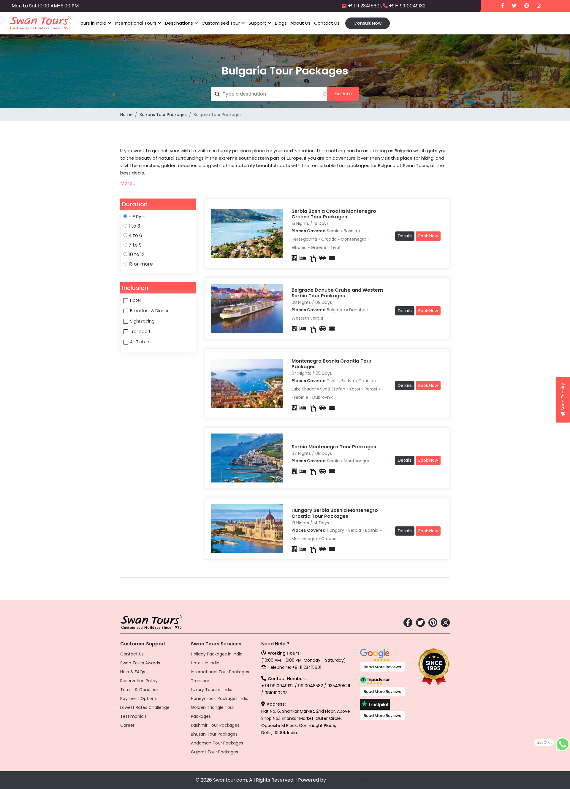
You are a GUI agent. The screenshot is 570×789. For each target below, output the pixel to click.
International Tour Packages (220, 672)
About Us (300, 23)
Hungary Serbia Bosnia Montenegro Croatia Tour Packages (335, 513)
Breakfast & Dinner (149, 311)
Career (127, 725)
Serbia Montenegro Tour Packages (334, 446)
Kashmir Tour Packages (215, 725)
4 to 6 (135, 235)
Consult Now (367, 23)
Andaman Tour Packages (217, 743)
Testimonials (133, 716)
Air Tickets (140, 342)
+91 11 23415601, (365, 5)
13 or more (141, 264)
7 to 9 (135, 245)
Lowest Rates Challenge (145, 707)
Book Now (428, 236)
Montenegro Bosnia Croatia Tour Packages (332, 364)
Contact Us (327, 23)
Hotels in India (205, 663)
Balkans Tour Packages (163, 115)
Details (405, 236)
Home (126, 115)
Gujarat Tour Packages (214, 752)
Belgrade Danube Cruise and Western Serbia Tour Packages (337, 293)
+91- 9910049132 (407, 5)
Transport (140, 331)
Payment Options (138, 698)
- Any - (137, 216)
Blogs (281, 23)
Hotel (135, 300)
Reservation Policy (139, 681)
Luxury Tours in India (211, 690)
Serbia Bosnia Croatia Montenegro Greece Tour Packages (334, 214)
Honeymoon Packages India (219, 698)
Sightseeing (142, 321)
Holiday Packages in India (217, 654)
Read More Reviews (382, 667)
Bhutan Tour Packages (214, 734)
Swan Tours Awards (140, 663)
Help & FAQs (132, 672)
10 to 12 (137, 254)
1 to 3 (134, 226)
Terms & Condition (139, 690)
